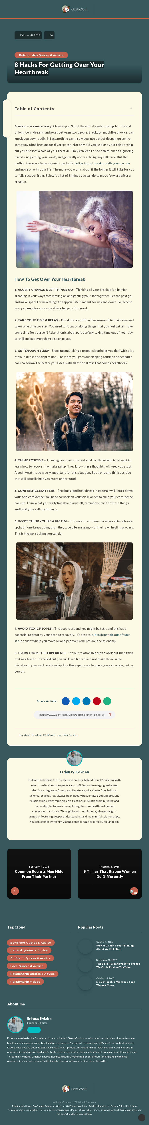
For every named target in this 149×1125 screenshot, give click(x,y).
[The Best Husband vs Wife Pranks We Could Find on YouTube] (85, 965)
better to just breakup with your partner (102, 163)
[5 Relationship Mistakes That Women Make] (85, 983)
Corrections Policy (67, 1109)
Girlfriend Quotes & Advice (30, 958)
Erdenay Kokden (74, 772)
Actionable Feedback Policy (78, 1113)
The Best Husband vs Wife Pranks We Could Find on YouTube (118, 965)
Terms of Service (48, 1109)
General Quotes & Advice (29, 950)
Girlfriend (48, 735)
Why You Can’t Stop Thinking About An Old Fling (115, 947)
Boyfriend (25, 735)
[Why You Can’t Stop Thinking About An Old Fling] (85, 946)
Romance (50, 1106)
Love (58, 735)
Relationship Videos (25, 981)
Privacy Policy (118, 1106)
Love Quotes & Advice (26, 966)
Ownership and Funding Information (111, 1109)
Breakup (37, 735)
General (60, 1106)
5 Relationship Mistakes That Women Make (115, 983)
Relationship (70, 735)
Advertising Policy (28, 1109)
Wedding (82, 1106)
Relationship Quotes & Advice (41, 55)
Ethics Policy (85, 1109)
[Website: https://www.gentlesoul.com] (74, 830)
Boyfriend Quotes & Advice (30, 942)
